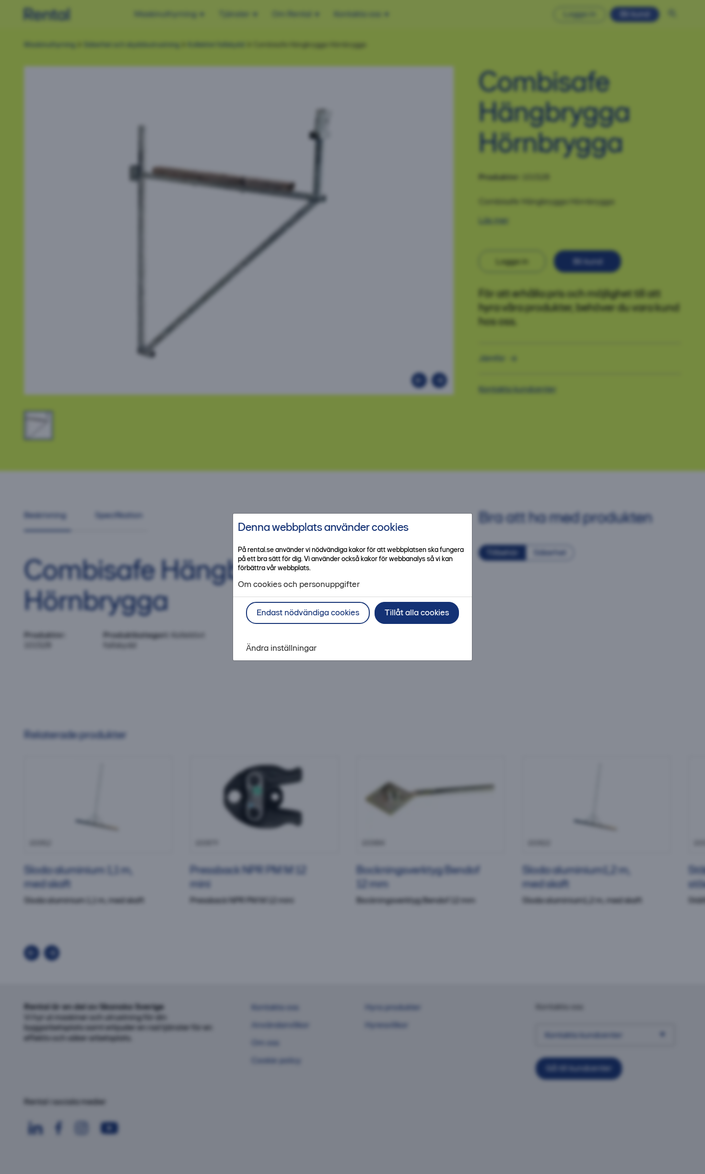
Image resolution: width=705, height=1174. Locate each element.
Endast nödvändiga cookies (308, 612)
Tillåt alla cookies (417, 612)
